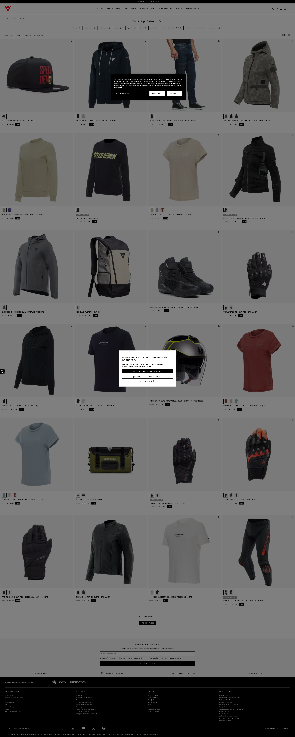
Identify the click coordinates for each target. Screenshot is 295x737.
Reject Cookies (157, 93)
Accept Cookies (175, 93)
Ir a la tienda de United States (147, 371)
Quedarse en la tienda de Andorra (147, 377)
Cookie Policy (175, 85)
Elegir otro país (147, 381)
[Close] (173, 353)
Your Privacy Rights (122, 93)
